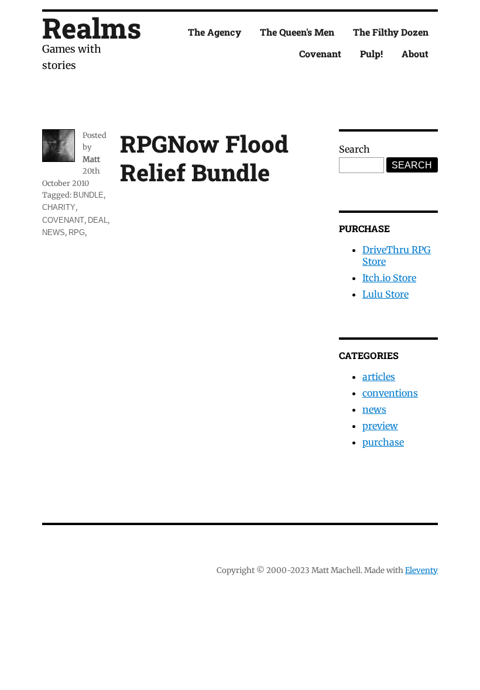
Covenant (320, 53)
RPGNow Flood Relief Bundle (204, 158)
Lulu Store (385, 294)
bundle (88, 195)
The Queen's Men (297, 32)
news (53, 232)
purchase (383, 442)
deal (98, 220)
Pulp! (371, 53)
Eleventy (421, 570)
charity (59, 207)
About (415, 53)
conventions (390, 393)
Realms (91, 27)
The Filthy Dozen (390, 32)
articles (378, 376)
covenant (63, 220)
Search (354, 149)
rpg (76, 232)
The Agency (214, 32)
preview (380, 426)
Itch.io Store (389, 278)
